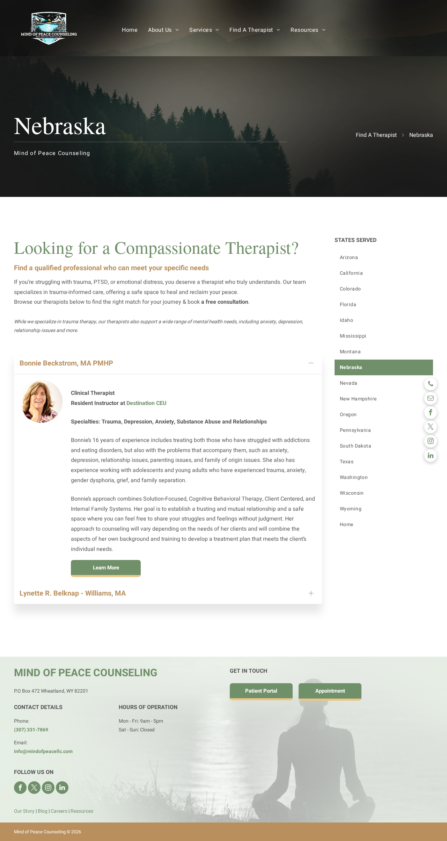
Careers (59, 811)
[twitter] (430, 428)
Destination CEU (146, 403)
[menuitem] (130, 30)
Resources (82, 811)
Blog (42, 811)
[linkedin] (430, 456)
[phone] (430, 385)
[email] (430, 399)
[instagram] (430, 442)
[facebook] (430, 413)
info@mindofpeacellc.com (43, 751)
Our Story (24, 811)
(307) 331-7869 (31, 729)
